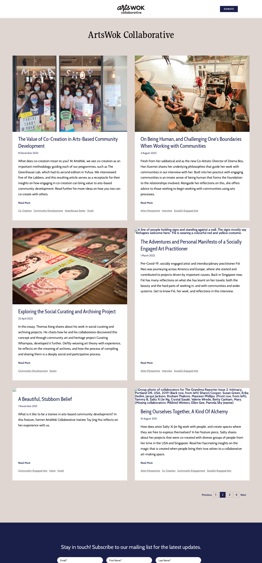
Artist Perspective (150, 210)
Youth (90, 210)
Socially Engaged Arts (186, 210)
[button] (252, 9)
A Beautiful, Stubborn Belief (45, 399)
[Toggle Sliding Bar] (243, 9)
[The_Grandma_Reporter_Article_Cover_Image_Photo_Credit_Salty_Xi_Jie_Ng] (192, 389)
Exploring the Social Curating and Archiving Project (67, 311)
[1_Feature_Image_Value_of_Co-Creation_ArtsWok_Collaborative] (69, 57)
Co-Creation (25, 210)
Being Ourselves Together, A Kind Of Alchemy (184, 411)
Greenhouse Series (75, 210)
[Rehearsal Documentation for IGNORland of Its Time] (192, 57)
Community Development (48, 210)
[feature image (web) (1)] (14, 389)
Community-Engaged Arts (32, 470)
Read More (24, 202)
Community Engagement (191, 470)
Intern (52, 470)
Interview (167, 210)
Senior (53, 370)
